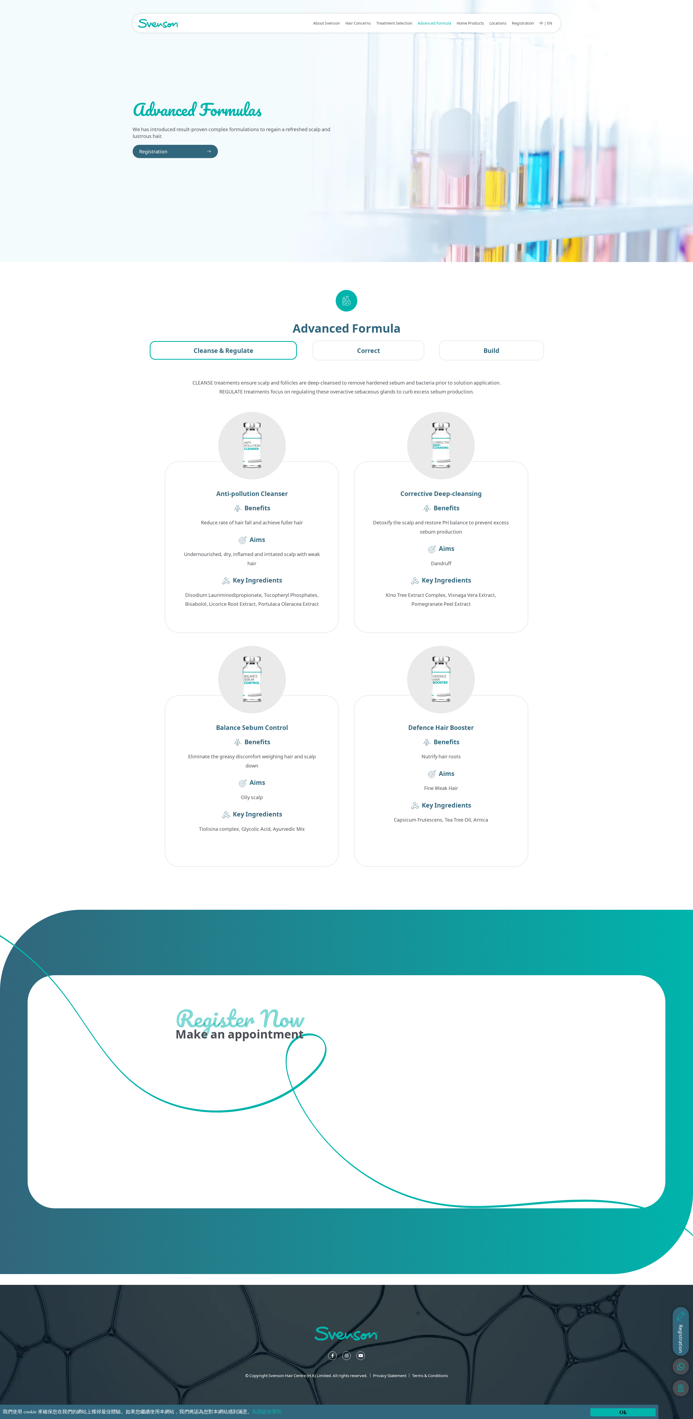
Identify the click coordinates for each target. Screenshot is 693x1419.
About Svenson (326, 23)
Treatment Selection (394, 23)
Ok (623, 1412)
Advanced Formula (434, 23)
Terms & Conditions (430, 1375)
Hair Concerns (358, 23)
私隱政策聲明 (267, 1411)
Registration (523, 23)
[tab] (223, 350)
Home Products (470, 23)
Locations (497, 23)
